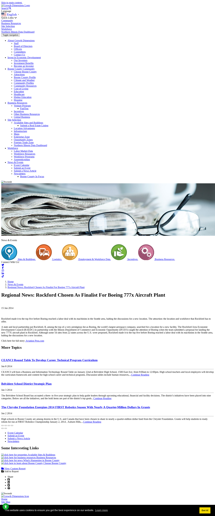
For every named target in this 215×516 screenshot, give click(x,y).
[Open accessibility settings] (6, 506)
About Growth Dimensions (21, 40)
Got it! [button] (205, 510)
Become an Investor (24, 66)
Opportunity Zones (23, 139)
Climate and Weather (24, 80)
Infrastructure (20, 131)
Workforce (6, 29)
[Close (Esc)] (2, 425)
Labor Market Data (23, 151)
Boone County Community (21, 69)
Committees (20, 52)
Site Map (5, 502)
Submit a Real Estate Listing (34, 125)
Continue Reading (140, 374)
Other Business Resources (27, 114)
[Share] (5, 425)
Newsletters (19, 173)
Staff (16, 43)
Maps (16, 134)
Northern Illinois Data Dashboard (17, 32)
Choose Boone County (25, 71)
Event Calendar (21, 165)
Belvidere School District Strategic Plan (26, 383)
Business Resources (11, 23)
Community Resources (25, 86)
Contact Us (19, 54)
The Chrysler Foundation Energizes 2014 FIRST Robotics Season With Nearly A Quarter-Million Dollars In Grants (75, 407)
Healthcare (19, 94)
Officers (18, 49)
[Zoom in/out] (12, 425)
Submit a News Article (25, 170)
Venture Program (22, 105)
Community (7, 20)
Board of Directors (23, 46)
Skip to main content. (11, 2)
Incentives (19, 111)
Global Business (22, 117)
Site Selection (8, 26)
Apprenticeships (22, 159)
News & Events (15, 162)
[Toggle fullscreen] (9, 425)
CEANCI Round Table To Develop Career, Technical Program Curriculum (49, 360)
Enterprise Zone (22, 136)
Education (19, 91)
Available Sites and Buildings (28, 122)
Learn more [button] (101, 510)
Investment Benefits (24, 63)
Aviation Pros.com (34, 340)
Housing (18, 100)
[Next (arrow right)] (5, 428)
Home (4, 499)
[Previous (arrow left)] (2, 428)
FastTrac (24, 108)
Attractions (19, 74)
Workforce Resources (24, 153)
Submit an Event (22, 168)
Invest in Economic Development (24, 57)
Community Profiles (24, 83)
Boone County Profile (25, 77)
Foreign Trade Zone (24, 142)
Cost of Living (21, 88)
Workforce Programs (24, 156)
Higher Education (22, 97)
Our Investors (20, 60)
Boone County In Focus (32, 176)
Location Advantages (24, 128)
